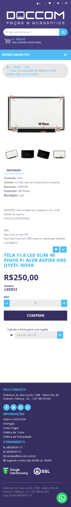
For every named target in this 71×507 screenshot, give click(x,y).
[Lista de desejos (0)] (50, 3)
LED (27, 67)
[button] (58, 3)
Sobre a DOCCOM (14, 419)
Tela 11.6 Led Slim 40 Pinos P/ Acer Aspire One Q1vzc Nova (31, 72)
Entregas (9, 423)
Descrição (14, 170)
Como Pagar (11, 428)
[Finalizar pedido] (66, 3)
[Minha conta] (38, 3)
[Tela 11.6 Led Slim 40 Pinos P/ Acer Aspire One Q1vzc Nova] (35, 113)
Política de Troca (13, 432)
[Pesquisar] (60, 335)
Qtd (6, 297)
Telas (17, 67)
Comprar (35, 315)
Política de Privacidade (17, 436)
